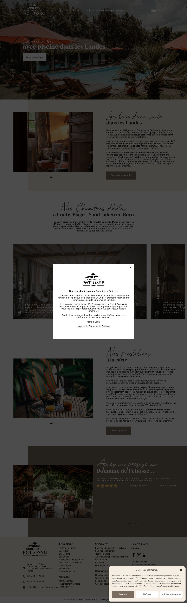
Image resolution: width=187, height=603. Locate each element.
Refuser (147, 594)
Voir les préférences (171, 594)
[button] (181, 570)
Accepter (123, 594)
